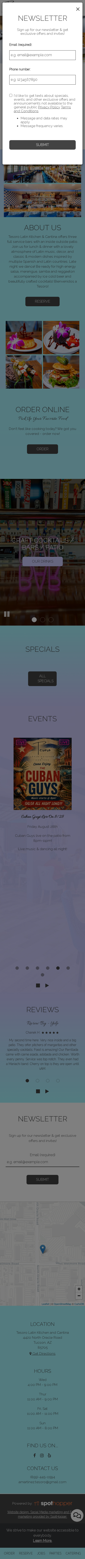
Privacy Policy (49, 107)
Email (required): (20, 44)
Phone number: (20, 69)
